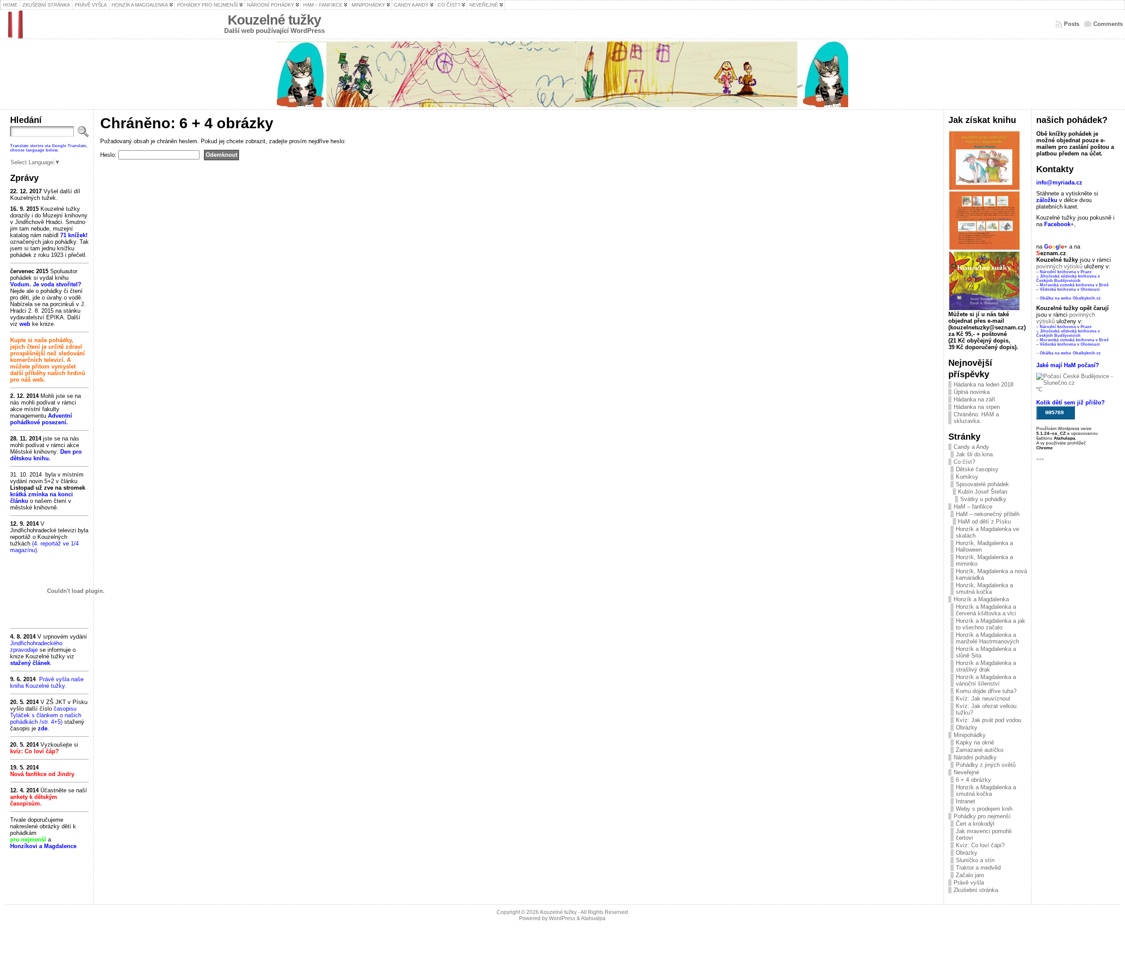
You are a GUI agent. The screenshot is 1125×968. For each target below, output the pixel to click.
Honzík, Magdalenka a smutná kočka (984, 588)
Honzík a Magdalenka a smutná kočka (986, 790)
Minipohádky (970, 735)
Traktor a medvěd (978, 867)
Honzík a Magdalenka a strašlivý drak (986, 666)
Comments (1108, 24)
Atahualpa (593, 918)
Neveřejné (966, 772)
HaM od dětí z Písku (984, 521)
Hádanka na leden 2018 (983, 384)
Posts (1071, 24)
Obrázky (966, 727)
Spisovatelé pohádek (982, 484)
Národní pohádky (975, 757)
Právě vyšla (969, 882)
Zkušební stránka (976, 890)
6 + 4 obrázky (973, 780)
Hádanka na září (974, 399)
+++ (1040, 459)
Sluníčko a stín (975, 860)
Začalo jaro (970, 875)
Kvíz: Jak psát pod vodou (988, 720)
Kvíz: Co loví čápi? (980, 845)
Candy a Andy (971, 447)
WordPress (562, 918)
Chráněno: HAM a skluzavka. (976, 417)
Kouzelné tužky (274, 20)
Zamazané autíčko (979, 750)
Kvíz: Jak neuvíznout (983, 698)
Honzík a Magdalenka (981, 599)
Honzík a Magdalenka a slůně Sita (986, 652)
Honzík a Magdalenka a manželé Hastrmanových (987, 638)
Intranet (965, 801)
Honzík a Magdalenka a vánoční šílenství (986, 680)
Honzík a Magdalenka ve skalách (987, 532)
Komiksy (967, 476)
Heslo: (109, 155)
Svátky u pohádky (983, 499)
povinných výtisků (1059, 266)
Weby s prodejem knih (984, 808)
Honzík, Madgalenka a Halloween (984, 546)
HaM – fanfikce (973, 506)
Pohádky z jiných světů (986, 765)
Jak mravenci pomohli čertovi (984, 834)
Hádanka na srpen (977, 407)
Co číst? (964, 462)
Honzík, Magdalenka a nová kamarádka (991, 574)
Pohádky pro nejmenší (982, 816)
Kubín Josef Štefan (982, 491)
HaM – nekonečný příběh (988, 514)
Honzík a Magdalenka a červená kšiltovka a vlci (986, 610)
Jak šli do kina (974, 454)
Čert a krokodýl (975, 823)
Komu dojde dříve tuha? (986, 691)
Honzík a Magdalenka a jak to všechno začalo (990, 624)
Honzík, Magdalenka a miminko (984, 560)
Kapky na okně (975, 742)
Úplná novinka (972, 392)
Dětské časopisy (977, 469)
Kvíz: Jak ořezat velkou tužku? (986, 709)
